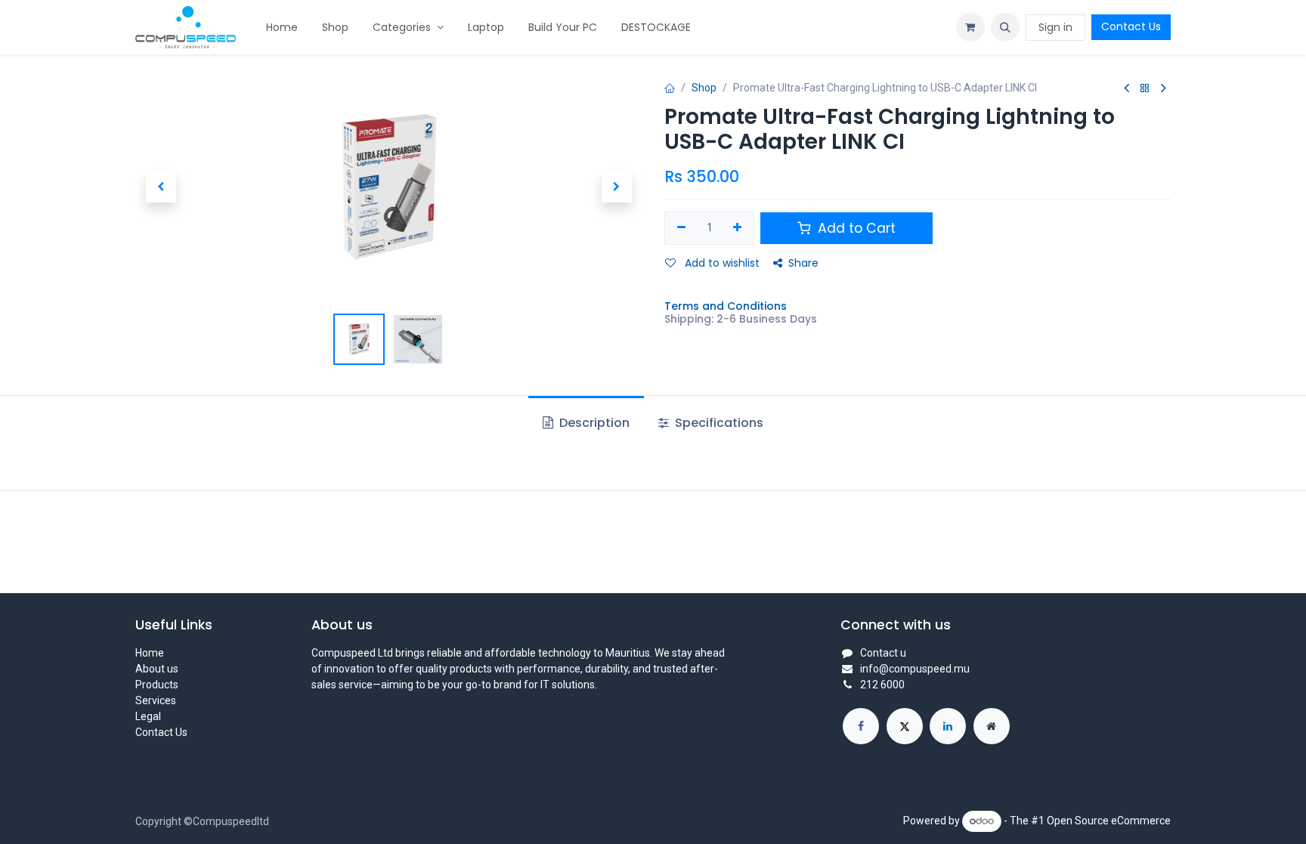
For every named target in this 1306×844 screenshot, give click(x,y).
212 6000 (882, 685)
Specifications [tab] (717, 422)
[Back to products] (1145, 89)
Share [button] (803, 263)
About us (156, 669)
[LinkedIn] (948, 726)
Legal (148, 716)
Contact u (883, 653)
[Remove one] (681, 228)
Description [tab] (593, 422)
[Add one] (738, 228)
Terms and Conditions (725, 306)
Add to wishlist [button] (721, 263)
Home (149, 653)
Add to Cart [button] (855, 228)
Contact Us (1131, 26)
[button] (1005, 27)
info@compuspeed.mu (915, 669)
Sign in (1055, 27)
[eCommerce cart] (970, 27)
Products (156, 685)
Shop (704, 88)
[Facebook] (861, 726)
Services (155, 700)
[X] (905, 726)
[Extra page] (991, 726)
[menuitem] (282, 28)
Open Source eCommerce (1109, 821)
